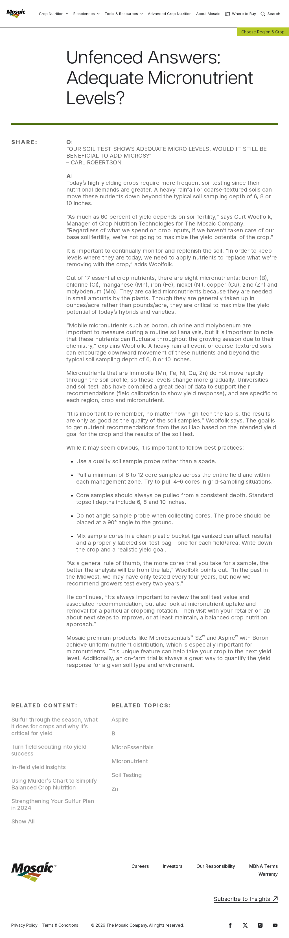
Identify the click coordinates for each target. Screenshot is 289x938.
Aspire (119, 719)
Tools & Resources (121, 13)
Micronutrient (129, 761)
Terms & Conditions (60, 925)
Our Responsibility (215, 866)
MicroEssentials (132, 747)
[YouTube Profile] (275, 925)
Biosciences (84, 13)
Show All (23, 821)
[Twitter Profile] (245, 925)
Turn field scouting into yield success (48, 750)
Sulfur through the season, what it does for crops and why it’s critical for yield (54, 726)
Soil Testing (126, 775)
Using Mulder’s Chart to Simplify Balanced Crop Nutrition (54, 784)
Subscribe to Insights (242, 899)
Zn (114, 788)
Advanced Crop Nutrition (170, 13)
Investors (172, 866)
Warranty (268, 874)
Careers (140, 866)
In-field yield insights (38, 767)
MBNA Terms (263, 866)
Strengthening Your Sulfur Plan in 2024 (52, 804)
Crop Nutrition (51, 13)
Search (274, 13)
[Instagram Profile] (260, 925)
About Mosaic (208, 13)
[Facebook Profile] (230, 925)
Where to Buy (244, 13)
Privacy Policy (24, 925)
